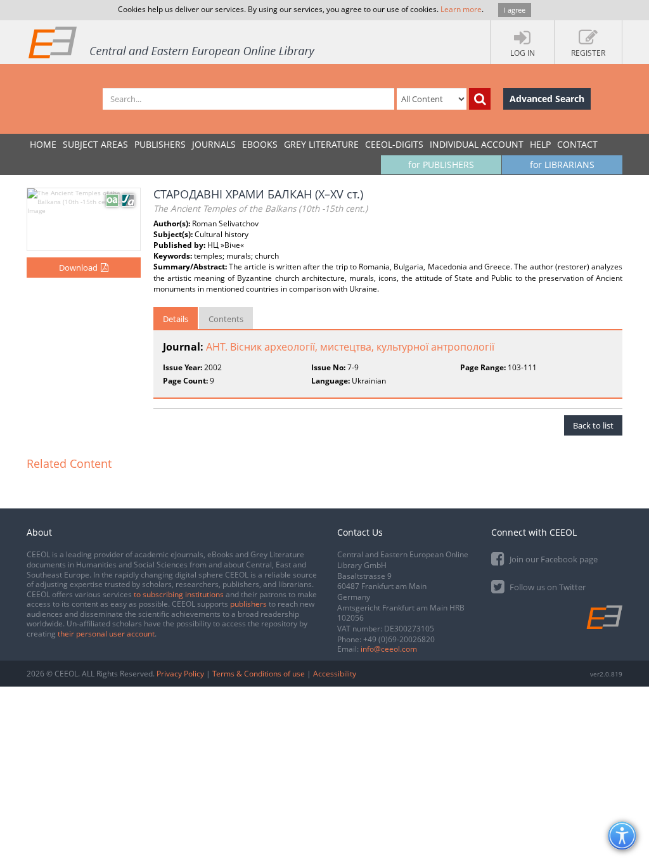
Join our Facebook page (553, 559)
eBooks (260, 144)
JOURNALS (214, 144)
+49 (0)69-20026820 (399, 639)
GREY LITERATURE (321, 144)
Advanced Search (547, 99)
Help (540, 144)
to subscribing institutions (179, 594)
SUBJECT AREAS (95, 144)
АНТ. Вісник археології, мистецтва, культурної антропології (350, 347)
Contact (577, 144)
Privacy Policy (180, 673)
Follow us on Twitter (547, 587)
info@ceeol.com (389, 648)
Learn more (461, 9)
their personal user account (106, 633)
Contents (226, 319)
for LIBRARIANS (562, 164)
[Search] (480, 99)
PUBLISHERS (160, 144)
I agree (514, 10)
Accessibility (334, 673)
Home (43, 144)
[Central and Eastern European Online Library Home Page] (172, 41)
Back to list (593, 425)
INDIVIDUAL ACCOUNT (477, 144)
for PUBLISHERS (441, 164)
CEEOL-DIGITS (394, 144)
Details (175, 319)
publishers (248, 603)
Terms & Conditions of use (258, 673)
